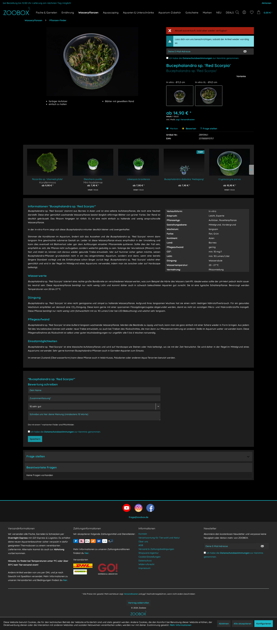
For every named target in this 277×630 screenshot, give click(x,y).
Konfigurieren (263, 623)
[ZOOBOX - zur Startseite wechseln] (17, 11)
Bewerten (190, 128)
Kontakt (142, 533)
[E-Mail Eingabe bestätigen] (245, 51)
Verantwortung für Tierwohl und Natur (159, 537)
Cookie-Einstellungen (149, 556)
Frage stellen (210, 128)
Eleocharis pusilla (93, 179)
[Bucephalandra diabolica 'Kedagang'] (184, 160)
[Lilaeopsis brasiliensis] (138, 160)
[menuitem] (244, 12)
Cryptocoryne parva (229, 179)
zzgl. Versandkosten (185, 119)
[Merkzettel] (251, 12)
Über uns (143, 541)
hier (65, 580)
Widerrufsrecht (146, 564)
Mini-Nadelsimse (93, 182)
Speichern (35, 439)
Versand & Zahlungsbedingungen (156, 549)
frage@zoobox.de (138, 517)
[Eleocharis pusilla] (93, 160)
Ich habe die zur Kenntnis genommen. (204, 58)
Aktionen (266, 3)
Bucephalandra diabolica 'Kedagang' (184, 179)
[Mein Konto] (244, 12)
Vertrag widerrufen (138, 602)
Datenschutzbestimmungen (197, 58)
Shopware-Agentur (148, 552)
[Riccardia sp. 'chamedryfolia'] (47, 160)
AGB (140, 545)
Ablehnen (224, 623)
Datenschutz (145, 560)
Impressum (144, 568)
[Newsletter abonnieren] (262, 546)
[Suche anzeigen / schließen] (237, 12)
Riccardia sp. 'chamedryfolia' (47, 179)
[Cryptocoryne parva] (229, 160)
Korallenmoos (47, 182)
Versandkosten (131, 594)
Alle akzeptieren (242, 623)
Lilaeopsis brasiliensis (138, 179)
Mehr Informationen (180, 625)
